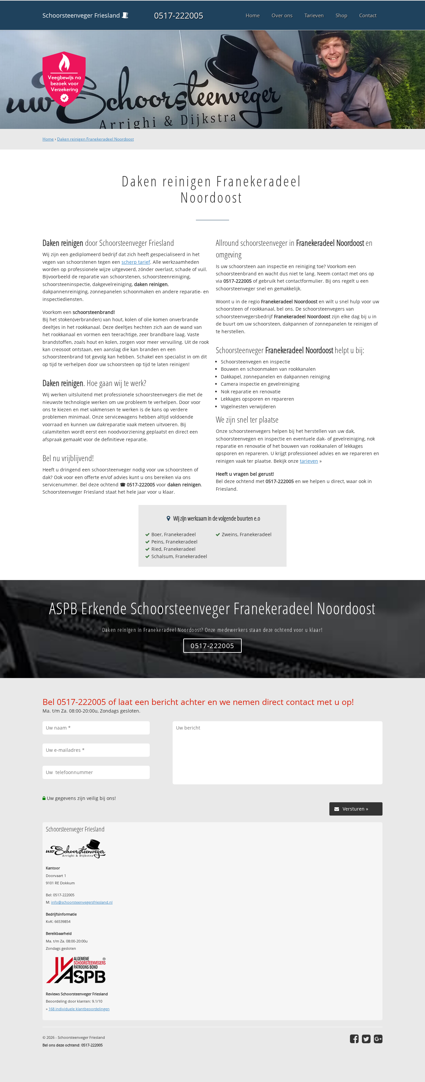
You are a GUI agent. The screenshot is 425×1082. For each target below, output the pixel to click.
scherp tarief (136, 262)
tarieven (309, 461)
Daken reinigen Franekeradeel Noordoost (95, 139)
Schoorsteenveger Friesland (81, 15)
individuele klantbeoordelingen (79, 1008)
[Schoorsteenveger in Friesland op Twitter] (366, 1039)
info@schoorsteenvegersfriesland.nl (82, 902)
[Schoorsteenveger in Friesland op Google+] (378, 1039)
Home (48, 139)
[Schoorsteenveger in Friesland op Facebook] (354, 1039)
